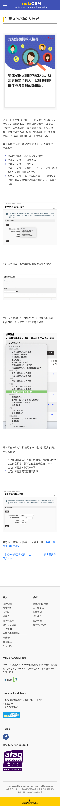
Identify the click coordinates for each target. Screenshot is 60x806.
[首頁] (31, 3)
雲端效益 (7, 641)
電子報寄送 (38, 607)
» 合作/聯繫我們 (10, 707)
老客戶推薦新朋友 (11, 633)
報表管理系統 (39, 624)
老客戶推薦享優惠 (30, 803)
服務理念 (7, 603)
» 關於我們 (8, 703)
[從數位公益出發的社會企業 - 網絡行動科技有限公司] (11, 715)
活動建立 (37, 616)
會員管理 (37, 620)
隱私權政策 (8, 620)
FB (6, 737)
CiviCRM (23, 664)
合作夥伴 (7, 637)
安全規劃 (7, 629)
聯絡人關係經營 (40, 603)
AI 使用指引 (8, 646)
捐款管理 (37, 612)
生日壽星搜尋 (49, 554)
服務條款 (7, 616)
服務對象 (7, 607)
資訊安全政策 (9, 624)
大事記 (6, 612)
